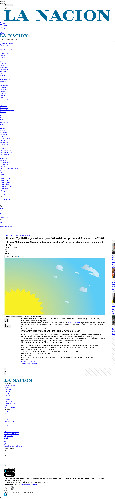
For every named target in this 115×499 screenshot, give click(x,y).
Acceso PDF (3, 158)
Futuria (2, 61)
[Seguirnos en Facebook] (5, 450)
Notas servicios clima (30, 364)
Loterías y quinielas (6, 138)
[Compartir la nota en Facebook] (5, 326)
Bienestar (3, 96)
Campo (2, 65)
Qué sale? (3, 148)
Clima (2, 51)
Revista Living (4, 185)
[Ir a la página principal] (57, 21)
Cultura (2, 92)
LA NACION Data (5, 53)
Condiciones (26, 484)
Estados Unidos (5, 79)
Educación (3, 90)
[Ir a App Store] (9, 476)
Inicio (3, 23)
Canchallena (4, 122)
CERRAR (2, 1)
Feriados (2, 136)
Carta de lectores (5, 166)
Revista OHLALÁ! (5, 179)
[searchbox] (57, 40)
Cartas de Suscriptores (7, 110)
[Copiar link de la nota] (5, 324)
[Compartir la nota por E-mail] (10, 326)
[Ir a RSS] (5, 466)
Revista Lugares (5, 183)
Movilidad (3, 71)
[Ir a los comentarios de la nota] (7, 319)
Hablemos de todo (6, 100)
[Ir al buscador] (6, 8)
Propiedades (4, 67)
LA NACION (8, 235)
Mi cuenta (5, 33)
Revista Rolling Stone (6, 187)
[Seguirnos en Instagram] (5, 461)
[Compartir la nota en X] (7, 326)
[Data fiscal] (5, 496)
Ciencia (2, 98)
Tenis (1, 120)
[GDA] (9, 490)
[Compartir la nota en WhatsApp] (7, 321)
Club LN (4, 31)
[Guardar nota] (5, 319)
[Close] (5, 369)
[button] (57, 131)
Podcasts (3, 140)
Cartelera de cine (5, 150)
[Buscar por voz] (112, 39)
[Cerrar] (29, 36)
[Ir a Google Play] (9, 472)
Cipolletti (27, 235)
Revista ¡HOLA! (4, 181)
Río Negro (20, 235)
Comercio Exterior (6, 69)
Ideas (1, 172)
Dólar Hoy (3, 63)
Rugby (2, 118)
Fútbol (2, 116)
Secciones (5, 26)
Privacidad (33, 484)
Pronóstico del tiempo (32, 331)
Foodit (4, 28)
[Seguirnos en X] (5, 456)
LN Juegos (3, 128)
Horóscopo (3, 134)
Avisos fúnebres (5, 162)
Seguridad (3, 88)
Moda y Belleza (5, 142)
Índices (2, 73)
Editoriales (3, 106)
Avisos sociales (4, 164)
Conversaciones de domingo (9, 168)
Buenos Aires (4, 86)
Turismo (2, 130)
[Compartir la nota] (5, 321)
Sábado (2, 170)
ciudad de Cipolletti (74, 323)
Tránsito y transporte (6, 49)
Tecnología (3, 132)
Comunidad (3, 94)
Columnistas (4, 108)
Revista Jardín (4, 189)
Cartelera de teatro (6, 152)
